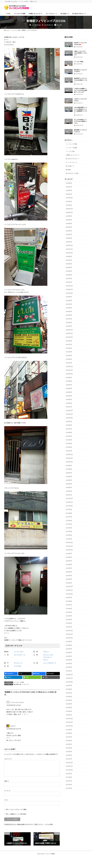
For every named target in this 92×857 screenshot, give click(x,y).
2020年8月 (69, 381)
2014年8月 (69, 645)
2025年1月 (69, 205)
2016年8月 (69, 557)
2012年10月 (69, 726)
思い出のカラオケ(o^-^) (72, 158)
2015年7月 (69, 605)
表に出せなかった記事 (72, 173)
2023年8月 (69, 256)
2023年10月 (69, 253)
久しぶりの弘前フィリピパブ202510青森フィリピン (80, 121)
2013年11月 (69, 678)
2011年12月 (69, 762)
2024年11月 (69, 209)
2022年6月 (69, 308)
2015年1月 (69, 627)
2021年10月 (69, 337)
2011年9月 (69, 773)
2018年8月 (69, 469)
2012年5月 (69, 744)
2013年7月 (69, 693)
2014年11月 (69, 634)
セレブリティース (19, 655)
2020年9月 (69, 377)
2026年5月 (69, 194)
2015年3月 (69, 619)
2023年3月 (69, 275)
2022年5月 (69, 311)
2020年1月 (69, 407)
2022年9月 (69, 297)
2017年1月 (69, 539)
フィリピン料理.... (79, 61)
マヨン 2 (46, 651)
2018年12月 (69, 454)
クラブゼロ (17, 666)
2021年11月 (69, 333)
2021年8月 (69, 341)
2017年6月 (69, 520)
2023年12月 (69, 245)
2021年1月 (69, 363)
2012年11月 (69, 722)
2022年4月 (69, 315)
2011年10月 (69, 770)
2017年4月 (69, 528)
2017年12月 (69, 498)
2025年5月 (69, 201)
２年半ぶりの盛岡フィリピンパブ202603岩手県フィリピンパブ (80, 90)
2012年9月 (69, 729)
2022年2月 (69, 322)
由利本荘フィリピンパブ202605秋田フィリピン (80, 80)
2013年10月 (69, 682)
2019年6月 (69, 432)
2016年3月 (69, 575)
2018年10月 (69, 462)
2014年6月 (69, 652)
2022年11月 (69, 289)
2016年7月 (69, 561)
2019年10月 (69, 418)
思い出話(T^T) (70, 166)
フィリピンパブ (25, 684)
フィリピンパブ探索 (19, 682)
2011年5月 (69, 788)
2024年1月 (69, 242)
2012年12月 (69, 718)
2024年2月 (69, 238)
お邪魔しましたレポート (73, 155)
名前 (6, 781)
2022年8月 (69, 300)
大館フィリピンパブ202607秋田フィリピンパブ (80, 53)
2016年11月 (69, 546)
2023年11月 (69, 249)
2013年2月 (69, 711)
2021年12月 (69, 330)
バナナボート (47, 657)
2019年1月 (69, 451)
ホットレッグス (48, 655)
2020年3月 (69, 399)
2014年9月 (69, 641)
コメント (8, 759)
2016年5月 (69, 568)
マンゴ (45, 660)
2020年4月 (69, 396)
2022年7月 (69, 304)
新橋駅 (17, 684)
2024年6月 (69, 223)
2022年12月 (69, 286)
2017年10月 (69, 506)
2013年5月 (69, 700)
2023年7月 (69, 260)
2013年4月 (69, 704)
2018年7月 (69, 473)
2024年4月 (69, 231)
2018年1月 (69, 495)
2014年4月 (69, 660)
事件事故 (68, 169)
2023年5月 (69, 267)
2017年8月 (69, 513)
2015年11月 (69, 590)
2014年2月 (69, 667)
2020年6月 (69, 388)
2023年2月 (69, 278)
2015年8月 (69, 601)
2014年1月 (69, 671)
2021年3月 (69, 355)
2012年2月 (69, 755)
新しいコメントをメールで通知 (16, 809)
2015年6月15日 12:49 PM (13, 705)
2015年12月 (69, 586)
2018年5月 (69, 480)
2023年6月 (69, 264)
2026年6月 (69, 190)
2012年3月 (69, 751)
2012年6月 (69, 740)
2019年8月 (69, 425)
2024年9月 (69, 216)
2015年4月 (69, 616)
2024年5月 (69, 227)
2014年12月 (69, 630)
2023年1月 (69, 282)
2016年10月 (69, 550)
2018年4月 (69, 484)
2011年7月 (69, 781)
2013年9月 (69, 685)
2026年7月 (69, 187)
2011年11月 (69, 766)
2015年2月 (69, 623)
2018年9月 (69, 465)
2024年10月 (69, 212)
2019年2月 (69, 447)
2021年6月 (69, 348)
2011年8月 (69, 777)
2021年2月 (69, 359)
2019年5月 (69, 436)
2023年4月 (69, 271)
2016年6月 (69, 564)
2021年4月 (69, 352)
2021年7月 (69, 344)
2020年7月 (69, 385)
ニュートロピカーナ (49, 663)
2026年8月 (69, 183)
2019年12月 (69, 410)
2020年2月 (69, 403)
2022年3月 (69, 319)
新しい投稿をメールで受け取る (16, 814)
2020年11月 (69, 370)
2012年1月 (69, 759)
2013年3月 (69, 707)
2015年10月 (69, 594)
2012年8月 (69, 733)
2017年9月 (69, 509)
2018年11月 (69, 458)
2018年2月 (69, 491)
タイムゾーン (18, 663)
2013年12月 (69, 674)
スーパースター (19, 651)
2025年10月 (69, 197)
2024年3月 (69, 234)
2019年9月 (69, 421)
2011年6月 (69, 784)
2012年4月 (69, 748)
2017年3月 (69, 531)
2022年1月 (69, 326)
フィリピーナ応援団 (71, 147)
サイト (6, 800)
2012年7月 (69, 737)
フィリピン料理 (70, 151)
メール (7, 790)
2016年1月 (69, 583)
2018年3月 (69, 487)
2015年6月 (69, 608)
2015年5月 (69, 612)
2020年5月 (69, 392)
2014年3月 (69, 663)
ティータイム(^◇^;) (71, 162)
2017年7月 (69, 517)
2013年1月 (69, 715)
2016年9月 (69, 553)
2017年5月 (69, 524)
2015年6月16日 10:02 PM (13, 729)
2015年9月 (69, 597)
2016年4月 (69, 572)
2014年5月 (69, 656)
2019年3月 (69, 443)
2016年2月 (69, 579)
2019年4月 (69, 440)
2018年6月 (69, 476)
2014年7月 (69, 649)
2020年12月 (69, 366)
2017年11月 (69, 502)
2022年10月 (69, 293)
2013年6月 (69, 696)
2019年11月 (69, 414)
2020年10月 (69, 374)
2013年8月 (69, 689)
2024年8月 (69, 220)
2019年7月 (69, 429)
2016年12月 (69, 542)
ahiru (11, 726)
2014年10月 (69, 638)
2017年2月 (69, 535)
